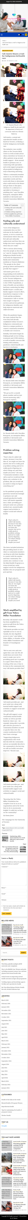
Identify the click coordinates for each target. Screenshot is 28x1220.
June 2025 (4, 1030)
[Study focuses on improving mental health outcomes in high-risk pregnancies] (7, 1170)
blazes (11, 828)
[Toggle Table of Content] (21, 205)
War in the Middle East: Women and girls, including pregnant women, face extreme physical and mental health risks (14, 971)
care (18, 828)
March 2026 (5, 1000)
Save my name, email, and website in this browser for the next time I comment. (14, 908)
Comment (5, 867)
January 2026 (5, 1007)
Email (4, 894)
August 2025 (5, 1024)
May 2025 (4, 1034)
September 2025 (6, 1020)
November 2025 (6, 1014)
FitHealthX (4, 1126)
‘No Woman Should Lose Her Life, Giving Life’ (19, 941)
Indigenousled (5, 830)
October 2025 (5, 1017)
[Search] (23, 34)
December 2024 (6, 1051)
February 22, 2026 (19, 945)
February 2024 (6, 1084)
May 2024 (4, 1074)
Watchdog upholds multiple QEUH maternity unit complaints (19, 1146)
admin (4, 61)
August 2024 (5, 1064)
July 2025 (4, 1027)
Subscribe (26, 35)
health (22, 828)
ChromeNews (23, 1216)
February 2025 (6, 1044)
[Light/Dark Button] (19, 34)
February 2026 (6, 1003)
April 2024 (5, 1078)
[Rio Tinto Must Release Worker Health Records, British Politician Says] (7, 1194)
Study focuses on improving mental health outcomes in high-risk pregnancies (19, 1171)
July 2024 (4, 1068)
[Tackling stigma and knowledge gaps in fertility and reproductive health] (7, 929)
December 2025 (6, 1010)
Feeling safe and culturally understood (13, 209)
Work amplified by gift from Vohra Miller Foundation (13, 215)
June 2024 (4, 1071)
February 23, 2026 (19, 934)
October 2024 (5, 1057)
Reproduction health (8, 50)
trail (11, 830)
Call (15, 828)
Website (4, 900)
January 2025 (5, 1047)
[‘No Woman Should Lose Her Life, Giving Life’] (7, 941)
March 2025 (5, 1041)
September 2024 (6, 1061)
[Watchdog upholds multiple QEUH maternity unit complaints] (7, 1145)
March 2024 (5, 1081)
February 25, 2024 (12, 61)
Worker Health (6, 1115)
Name (4, 888)
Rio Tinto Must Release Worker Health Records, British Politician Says (18, 1195)
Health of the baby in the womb (11, 1099)
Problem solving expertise (13, 212)
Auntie (7, 828)
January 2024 (5, 1088)
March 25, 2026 (18, 1150)
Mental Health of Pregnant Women (12, 1103)
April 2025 (5, 1037)
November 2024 (6, 1054)
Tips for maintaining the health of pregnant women (12, 1111)
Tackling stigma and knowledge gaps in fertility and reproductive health (19, 929)
